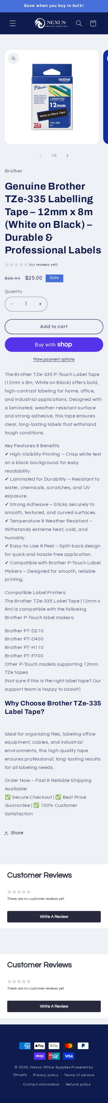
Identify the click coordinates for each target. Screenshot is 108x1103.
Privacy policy (45, 1075)
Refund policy (78, 1084)
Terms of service (79, 1075)
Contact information (41, 1084)
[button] (13, 23)
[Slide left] (40, 155)
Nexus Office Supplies (50, 1067)
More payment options (54, 359)
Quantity (13, 292)
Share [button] (17, 833)
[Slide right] (67, 155)
